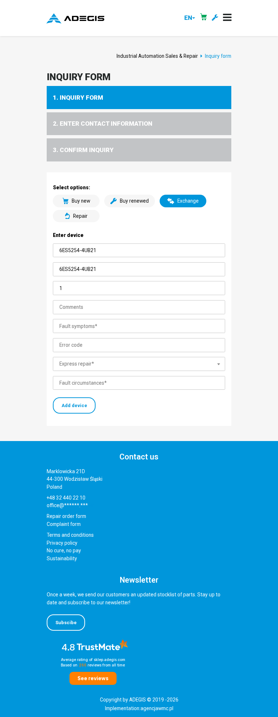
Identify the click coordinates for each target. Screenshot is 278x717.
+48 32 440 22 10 (66, 498)
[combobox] (138, 364)
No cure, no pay (64, 550)
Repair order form (66, 516)
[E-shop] (203, 18)
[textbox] (138, 364)
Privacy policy (62, 543)
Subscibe (66, 622)
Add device (74, 405)
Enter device (68, 235)
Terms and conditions (70, 535)
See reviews (93, 678)
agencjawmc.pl (156, 708)
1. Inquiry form (78, 97)
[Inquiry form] (215, 18)
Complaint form (64, 524)
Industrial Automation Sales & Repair (157, 56)
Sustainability (62, 558)
